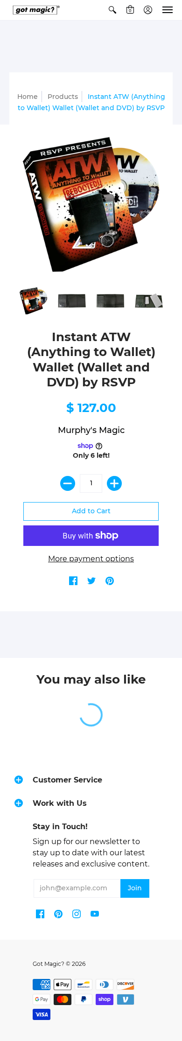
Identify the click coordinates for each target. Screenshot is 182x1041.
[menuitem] (112, 10)
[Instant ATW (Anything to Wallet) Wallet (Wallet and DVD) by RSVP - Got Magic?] (33, 300)
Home (27, 96)
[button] (112, 10)
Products (63, 96)
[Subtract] (67, 483)
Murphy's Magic (91, 430)
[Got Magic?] (35, 10)
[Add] (114, 483)
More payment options (91, 558)
